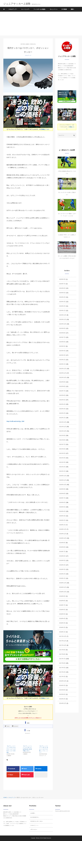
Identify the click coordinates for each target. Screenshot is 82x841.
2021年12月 (62, 422)
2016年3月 (62, 685)
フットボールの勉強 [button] (39, 9)
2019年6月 (62, 556)
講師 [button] (72, 9)
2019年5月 (62, 560)
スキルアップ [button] (12, 9)
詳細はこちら (45, 129)
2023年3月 (62, 355)
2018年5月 (62, 614)
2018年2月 (62, 627)
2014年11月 (62, 703)
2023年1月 (62, 364)
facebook (12, 768)
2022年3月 (62, 409)
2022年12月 (62, 368)
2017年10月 (62, 645)
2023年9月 (62, 328)
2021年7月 (62, 444)
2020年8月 (62, 493)
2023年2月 (62, 359)
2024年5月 (62, 292)
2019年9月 (62, 542)
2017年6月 (62, 663)
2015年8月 (62, 690)
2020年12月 (62, 475)
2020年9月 (62, 489)
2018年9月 (62, 596)
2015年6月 (62, 694)
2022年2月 (62, 413)
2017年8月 (62, 654)
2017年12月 (62, 636)
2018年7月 (62, 605)
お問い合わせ (33, 829)
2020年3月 (62, 516)
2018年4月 (62, 618)
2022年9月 (62, 382)
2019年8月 (62, 547)
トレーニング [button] (25, 9)
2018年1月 (62, 632)
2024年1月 (62, 310)
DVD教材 (64, 9)
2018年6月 (62, 609)
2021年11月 (62, 426)
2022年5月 (62, 400)
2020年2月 (62, 520)
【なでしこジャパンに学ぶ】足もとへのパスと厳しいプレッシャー (43, 749)
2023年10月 (62, 324)
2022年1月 (62, 417)
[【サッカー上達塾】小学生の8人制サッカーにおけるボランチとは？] (67, 247)
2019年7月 (62, 551)
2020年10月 (62, 484)
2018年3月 (62, 623)
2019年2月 (62, 574)
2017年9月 (62, 650)
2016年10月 (62, 681)
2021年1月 (62, 471)
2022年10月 (62, 377)
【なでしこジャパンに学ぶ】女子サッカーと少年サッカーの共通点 (11, 749)
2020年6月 (62, 502)
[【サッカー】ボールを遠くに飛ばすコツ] (67, 184)
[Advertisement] (41, 23)
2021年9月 (62, 435)
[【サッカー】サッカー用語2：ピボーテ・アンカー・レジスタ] (67, 205)
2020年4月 (62, 511)
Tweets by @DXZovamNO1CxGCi (62, 811)
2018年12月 (62, 583)
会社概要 (32, 813)
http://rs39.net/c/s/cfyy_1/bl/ (15, 421)
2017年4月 (62, 672)
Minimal (37, 838)
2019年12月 (62, 529)
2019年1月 (62, 578)
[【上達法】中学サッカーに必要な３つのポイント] (67, 226)
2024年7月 (62, 284)
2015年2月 (62, 699)
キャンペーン (54, 9)
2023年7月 (62, 337)
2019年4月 (62, 565)
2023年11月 (62, 319)
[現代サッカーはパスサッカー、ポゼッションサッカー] (28, 76)
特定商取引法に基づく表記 (36, 821)
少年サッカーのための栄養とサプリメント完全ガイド (28, 717)
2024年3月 (62, 301)
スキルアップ (28, 55)
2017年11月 (62, 641)
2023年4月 (62, 350)
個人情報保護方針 (34, 817)
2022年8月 (62, 386)
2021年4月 (62, 458)
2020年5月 (62, 507)
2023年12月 (62, 315)
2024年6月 (62, 288)
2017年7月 (62, 658)
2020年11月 (62, 480)
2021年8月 (62, 440)
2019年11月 (62, 533)
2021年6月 (62, 449)
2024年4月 (62, 297)
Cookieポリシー (33, 825)
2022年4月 (62, 404)
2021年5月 (62, 453)
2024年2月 (62, 306)
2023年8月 (62, 333)
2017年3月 (62, 676)
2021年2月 (62, 467)
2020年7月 (62, 498)
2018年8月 (62, 600)
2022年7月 (62, 391)
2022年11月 (62, 373)
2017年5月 (62, 667)
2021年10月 (62, 431)
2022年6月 (62, 395)
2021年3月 (62, 462)
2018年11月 (62, 587)
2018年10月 (62, 591)
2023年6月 (62, 342)
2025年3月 (62, 279)
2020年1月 (62, 525)
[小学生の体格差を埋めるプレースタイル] (67, 162)
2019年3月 (62, 569)
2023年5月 (62, 346)
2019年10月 (62, 538)
